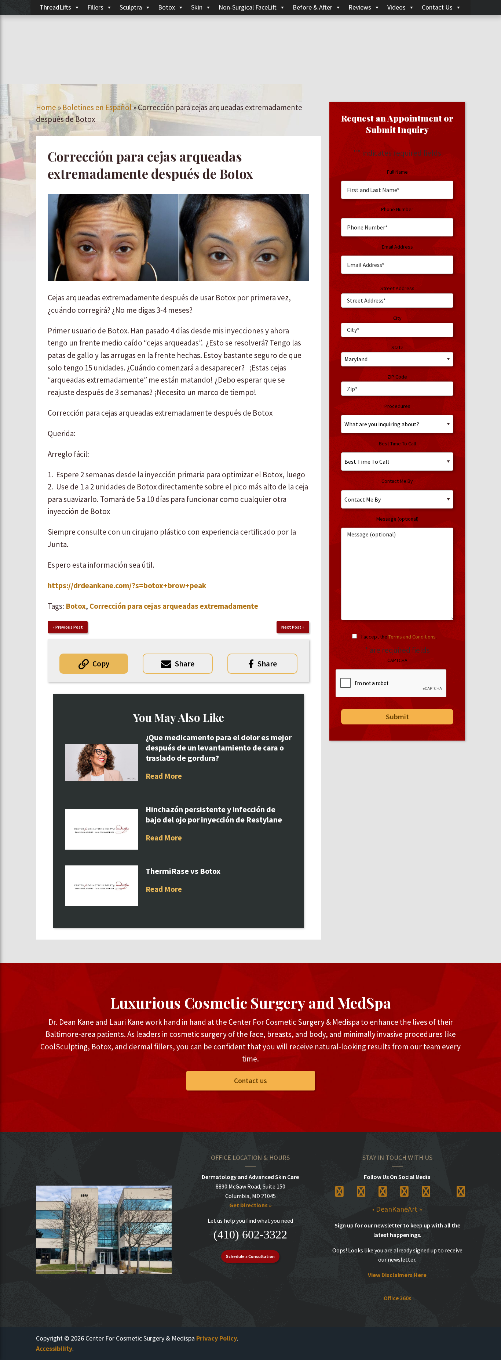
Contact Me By (397, 481)
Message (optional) (397, 519)
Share (184, 664)
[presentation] (391, 683)
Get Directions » (250, 1205)
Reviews (359, 7)
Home (46, 107)
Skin (196, 7)
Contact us (250, 1080)
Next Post (291, 627)
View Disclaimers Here (397, 1274)
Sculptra (131, 7)
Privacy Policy (216, 1338)
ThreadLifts (55, 7)
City (397, 318)
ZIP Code (397, 376)
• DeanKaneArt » (397, 1208)
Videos (396, 7)
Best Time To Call (397, 443)
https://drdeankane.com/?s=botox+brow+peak (127, 585)
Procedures (397, 406)
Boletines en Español (97, 107)
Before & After (312, 7)
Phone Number (397, 209)
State (397, 347)
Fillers (95, 7)
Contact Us (437, 7)
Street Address (397, 288)
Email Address (397, 246)
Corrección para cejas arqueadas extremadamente (173, 606)
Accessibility (54, 1348)
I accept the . (399, 636)
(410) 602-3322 (250, 1234)
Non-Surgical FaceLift (248, 7)
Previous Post (69, 627)
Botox (166, 7)
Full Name (397, 172)
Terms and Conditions (412, 636)
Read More (164, 776)
